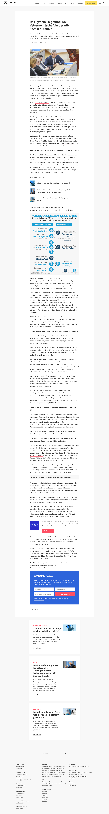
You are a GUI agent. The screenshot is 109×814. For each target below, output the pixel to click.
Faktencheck (51, 3)
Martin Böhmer (36, 43)
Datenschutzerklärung (39, 600)
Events (66, 3)
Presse (71, 782)
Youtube (44, 795)
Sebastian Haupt (44, 43)
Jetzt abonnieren (65, 594)
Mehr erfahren (20, 809)
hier (87, 766)
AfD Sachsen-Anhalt (42, 102)
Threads (44, 799)
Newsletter (80, 3)
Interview (38, 551)
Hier (43, 782)
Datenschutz (72, 786)
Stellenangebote (58, 776)
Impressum (72, 784)
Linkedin (44, 793)
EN (100, 3)
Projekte (59, 3)
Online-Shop (19, 797)
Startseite (36, 3)
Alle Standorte (19, 803)
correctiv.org (10, 3)
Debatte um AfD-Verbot (40, 625)
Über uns (72, 3)
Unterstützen (91, 3)
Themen (43, 3)
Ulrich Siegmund (68, 143)
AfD (34, 86)
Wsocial (44, 801)
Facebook (45, 797)
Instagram (45, 791)
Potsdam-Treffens (36, 455)
